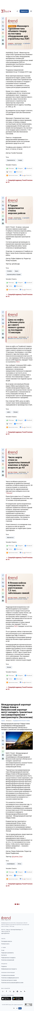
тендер (20, 160)
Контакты (4, 955)
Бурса (16, 271)
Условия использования (8, 975)
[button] (2, 18)
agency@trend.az (5, 933)
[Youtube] (13, 991)
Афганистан (10, 537)
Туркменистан (11, 160)
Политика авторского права (9, 980)
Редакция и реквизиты (7, 952)
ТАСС (18, 362)
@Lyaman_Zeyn (17, 856)
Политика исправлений (7, 960)
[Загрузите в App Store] (6, 998)
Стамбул (9, 271)
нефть (8, 412)
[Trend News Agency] (6, 918)
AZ (17, 1008)
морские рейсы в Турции (14, 274)
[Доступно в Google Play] (17, 998)
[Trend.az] (6, 11)
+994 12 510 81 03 (5, 931)
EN (14, 1008)
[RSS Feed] (24, 991)
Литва (19, 863)
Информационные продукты (9, 969)
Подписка (4, 966)
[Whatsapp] (2, 991)
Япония (16, 412)
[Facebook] (6, 991)
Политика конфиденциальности (10, 977)
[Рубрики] (31, 11)
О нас (2, 950)
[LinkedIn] (20, 991)
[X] (10, 991)
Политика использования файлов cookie (12, 982)
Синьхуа (9, 493)
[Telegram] (17, 991)
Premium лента (5, 943)
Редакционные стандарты (8, 957)
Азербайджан (11, 863)
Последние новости (6, 941)
